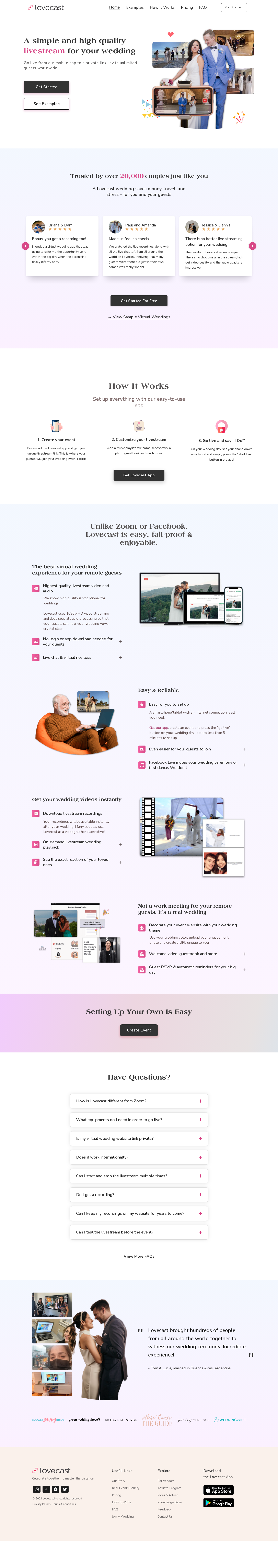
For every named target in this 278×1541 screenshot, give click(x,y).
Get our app (158, 727)
